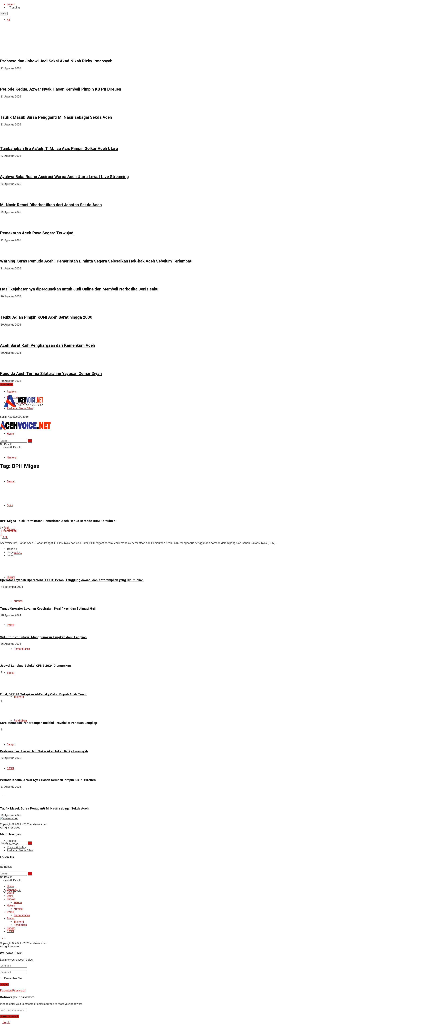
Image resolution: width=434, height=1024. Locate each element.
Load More (6, 384)
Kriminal (18, 908)
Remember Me (13, 978)
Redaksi (11, 391)
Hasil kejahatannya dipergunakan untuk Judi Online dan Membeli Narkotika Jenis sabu (79, 289)
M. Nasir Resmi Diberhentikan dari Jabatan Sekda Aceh (51, 204)
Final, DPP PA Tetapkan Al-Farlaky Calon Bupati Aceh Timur (43, 694)
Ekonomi (19, 696)
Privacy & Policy (16, 847)
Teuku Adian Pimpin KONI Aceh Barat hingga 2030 (46, 317)
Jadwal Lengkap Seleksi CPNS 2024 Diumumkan (35, 666)
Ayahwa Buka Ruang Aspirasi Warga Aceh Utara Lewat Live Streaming (64, 176)
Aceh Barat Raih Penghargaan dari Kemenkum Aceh (47, 345)
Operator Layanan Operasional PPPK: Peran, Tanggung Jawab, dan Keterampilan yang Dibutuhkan (72, 580)
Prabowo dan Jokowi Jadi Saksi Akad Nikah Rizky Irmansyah (56, 61)
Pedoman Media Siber (20, 850)
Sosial (10, 672)
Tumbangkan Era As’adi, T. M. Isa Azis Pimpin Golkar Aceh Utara (59, 148)
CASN (10, 931)
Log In (6, 1022)
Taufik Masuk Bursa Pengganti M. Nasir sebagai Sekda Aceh (56, 117)
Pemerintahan (22, 648)
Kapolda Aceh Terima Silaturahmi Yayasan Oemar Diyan (51, 373)
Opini (10, 896)
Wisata (18, 902)
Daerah (11, 892)
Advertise (12, 844)
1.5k (5, 537)
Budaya (11, 899)
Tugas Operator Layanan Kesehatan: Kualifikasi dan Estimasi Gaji (48, 608)
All (8, 19)
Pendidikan (20, 720)
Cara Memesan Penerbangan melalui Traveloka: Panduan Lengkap (48, 723)
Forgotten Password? (13, 990)
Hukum (11, 577)
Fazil (6, 527)
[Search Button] (30, 843)
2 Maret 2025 (8, 530)
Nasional (12, 457)
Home (10, 433)
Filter (3, 13)
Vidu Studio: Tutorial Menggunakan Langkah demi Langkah (43, 637)
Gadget (11, 928)
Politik (10, 912)
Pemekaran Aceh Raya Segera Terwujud (36, 233)
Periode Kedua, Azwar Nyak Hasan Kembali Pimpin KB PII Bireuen (60, 89)
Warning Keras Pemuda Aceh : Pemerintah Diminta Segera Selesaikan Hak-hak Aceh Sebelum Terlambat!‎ (96, 261)
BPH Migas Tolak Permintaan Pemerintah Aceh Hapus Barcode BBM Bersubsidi (58, 521)
